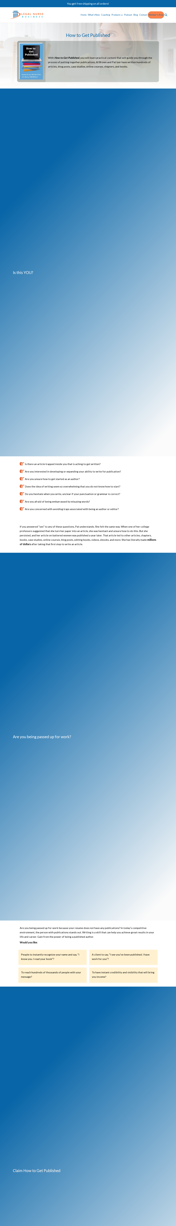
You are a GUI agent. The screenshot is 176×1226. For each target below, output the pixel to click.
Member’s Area (156, 14)
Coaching (105, 14)
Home (84, 14)
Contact (143, 14)
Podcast (128, 14)
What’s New (94, 14)
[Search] (165, 15)
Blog (135, 14)
